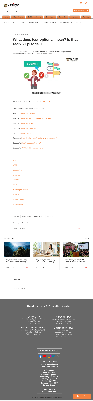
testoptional (50, 216)
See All (87, 238)
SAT (14, 22)
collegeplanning (26, 216)
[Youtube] (45, 356)
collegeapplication (38, 216)
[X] (58, 356)
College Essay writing (49, 22)
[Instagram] (49, 356)
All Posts (6, 22)
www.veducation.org (49, 366)
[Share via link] (27, 223)
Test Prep (22, 22)
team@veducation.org (49, 364)
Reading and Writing (66, 22)
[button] (18, 17)
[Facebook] (40, 356)
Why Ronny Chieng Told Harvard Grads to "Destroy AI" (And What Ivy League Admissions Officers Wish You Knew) (75, 261)
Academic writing (34, 22)
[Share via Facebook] (14, 223)
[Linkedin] (54, 356)
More (77, 22)
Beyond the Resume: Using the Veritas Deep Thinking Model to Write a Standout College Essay (16, 261)
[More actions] (79, 34)
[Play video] (46, 76)
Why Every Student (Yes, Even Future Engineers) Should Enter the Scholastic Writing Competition (46, 261)
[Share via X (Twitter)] (18, 223)
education (16, 216)
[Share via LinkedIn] (22, 223)
